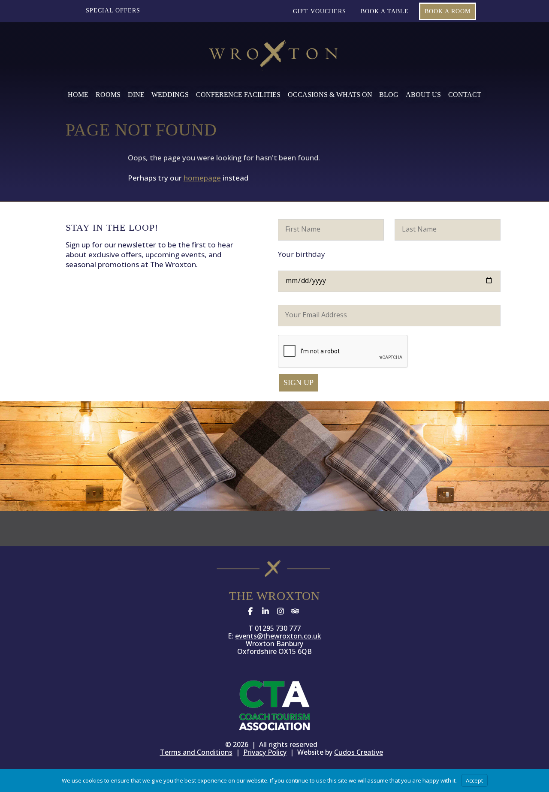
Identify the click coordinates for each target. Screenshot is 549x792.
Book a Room (448, 11)
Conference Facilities (238, 94)
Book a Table (385, 11)
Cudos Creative (358, 752)
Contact (464, 94)
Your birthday (301, 254)
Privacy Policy (265, 752)
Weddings (170, 94)
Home (78, 94)
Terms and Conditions (196, 752)
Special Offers (113, 10)
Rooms (108, 94)
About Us (423, 94)
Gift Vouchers (319, 11)
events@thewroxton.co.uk (278, 636)
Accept (474, 780)
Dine (136, 94)
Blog (388, 94)
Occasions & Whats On (330, 94)
